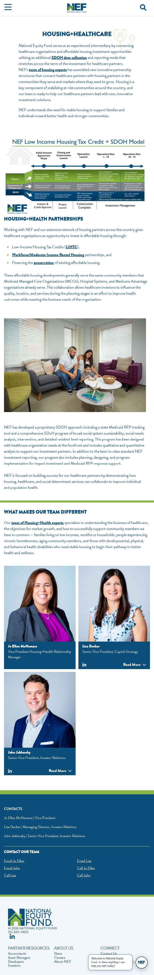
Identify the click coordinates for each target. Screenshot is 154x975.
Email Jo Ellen (14, 860)
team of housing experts (48, 70)
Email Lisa (84, 860)
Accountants (17, 953)
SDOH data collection (69, 57)
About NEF (62, 962)
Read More (132, 664)
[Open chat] (142, 963)
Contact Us (108, 953)
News (58, 953)
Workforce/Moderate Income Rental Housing (48, 255)
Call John (83, 875)
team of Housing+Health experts (37, 523)
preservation (44, 263)
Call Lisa (10, 875)
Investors (14, 965)
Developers (16, 962)
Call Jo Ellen (86, 868)
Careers (59, 958)
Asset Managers (19, 958)
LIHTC (71, 247)
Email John (12, 868)
